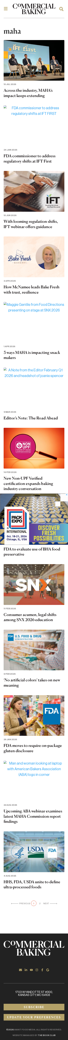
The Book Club (46, 1035)
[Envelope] (20, 969)
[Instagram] (36, 969)
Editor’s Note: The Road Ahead (31, 418)
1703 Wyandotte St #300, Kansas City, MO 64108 (34, 993)
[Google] (47, 969)
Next (46, 903)
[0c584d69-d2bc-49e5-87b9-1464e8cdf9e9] (34, 543)
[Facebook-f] (42, 969)
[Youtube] (31, 969)
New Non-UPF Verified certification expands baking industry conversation (28, 483)
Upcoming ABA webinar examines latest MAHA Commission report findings (33, 816)
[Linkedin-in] (25, 969)
